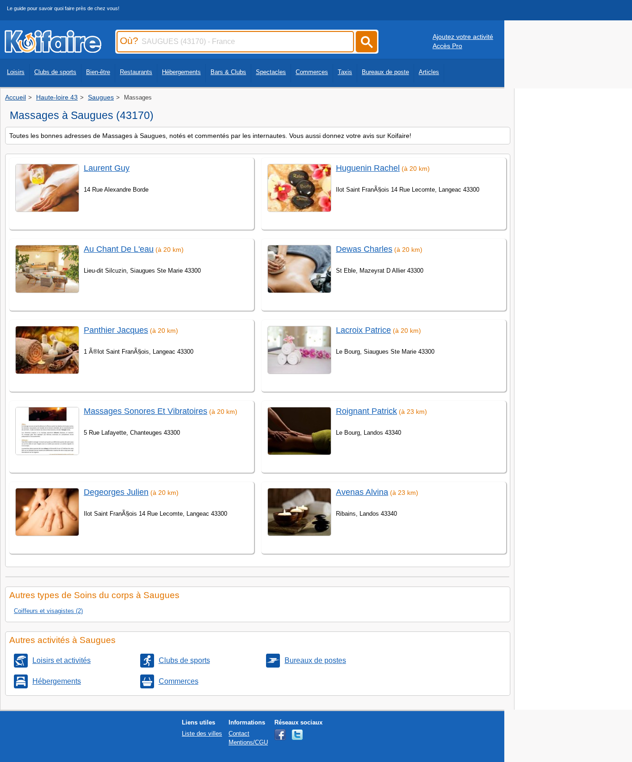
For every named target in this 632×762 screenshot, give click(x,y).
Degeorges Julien (116, 492)
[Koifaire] (53, 50)
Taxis (345, 72)
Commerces (312, 72)
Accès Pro (447, 46)
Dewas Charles (364, 249)
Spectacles (271, 72)
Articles (429, 72)
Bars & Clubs (228, 72)
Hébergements (181, 72)
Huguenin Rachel (368, 168)
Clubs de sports (55, 72)
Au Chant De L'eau (119, 249)
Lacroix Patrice (363, 330)
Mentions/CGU (248, 742)
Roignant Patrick (366, 411)
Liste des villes (202, 733)
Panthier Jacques (116, 330)
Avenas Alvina (362, 492)
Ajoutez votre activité (463, 36)
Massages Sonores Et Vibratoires (145, 411)
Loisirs (16, 72)
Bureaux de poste (385, 72)
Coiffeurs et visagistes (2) (48, 610)
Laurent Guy (107, 168)
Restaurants (136, 72)
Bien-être (98, 72)
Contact (239, 733)
